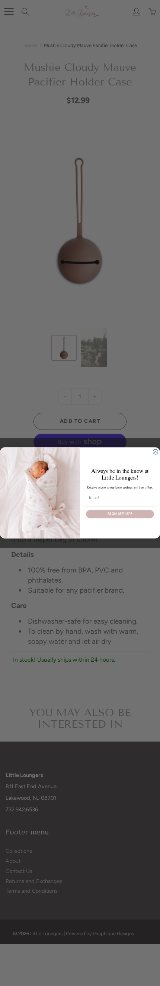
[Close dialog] (155, 451)
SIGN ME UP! (120, 514)
